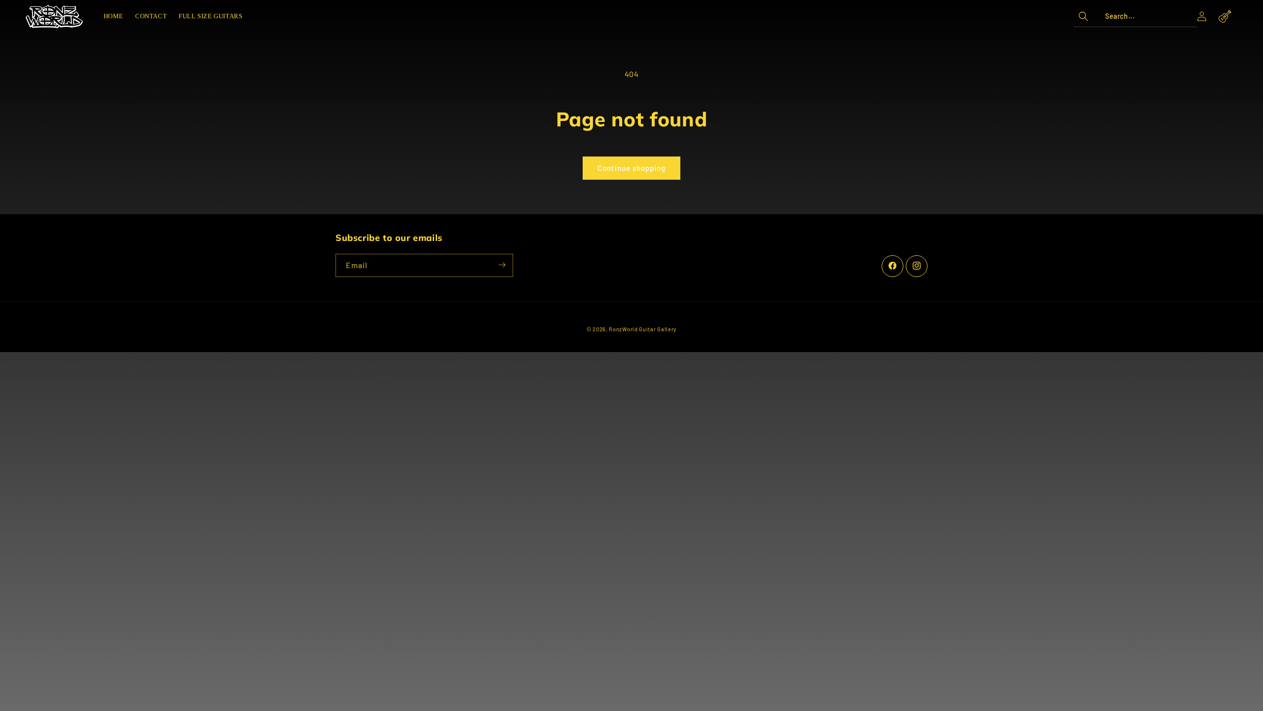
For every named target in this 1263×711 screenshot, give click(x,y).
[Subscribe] (502, 264)
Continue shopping (631, 167)
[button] (1135, 16)
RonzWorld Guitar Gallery (642, 329)
